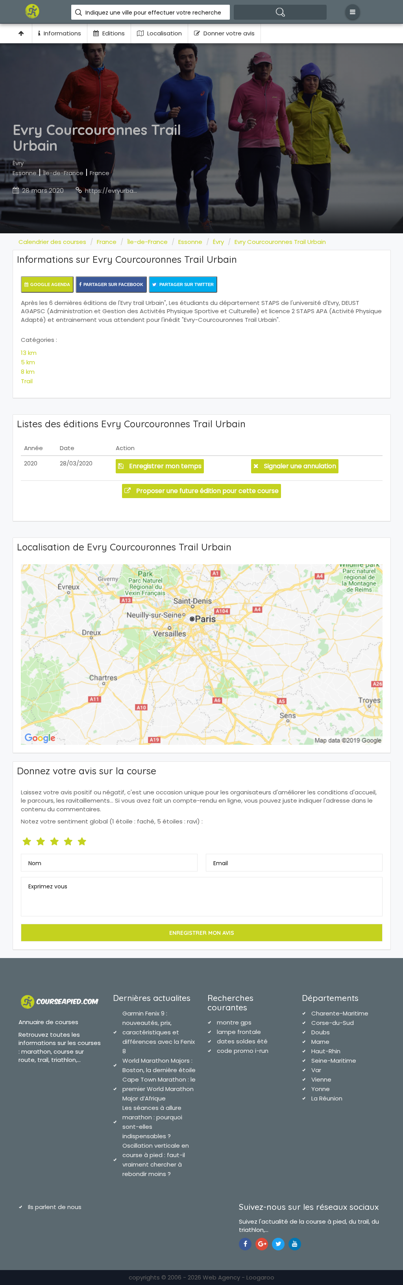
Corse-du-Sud (332, 1023)
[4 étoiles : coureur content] (69, 840)
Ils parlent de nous (54, 1207)
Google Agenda (50, 284)
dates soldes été (242, 1041)
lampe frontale (239, 1032)
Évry (18, 163)
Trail (27, 381)
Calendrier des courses (52, 242)
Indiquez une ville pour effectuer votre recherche (153, 13)
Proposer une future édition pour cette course (207, 490)
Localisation (164, 33)
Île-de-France (63, 173)
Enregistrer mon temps (165, 466)
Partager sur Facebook (113, 284)
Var (316, 1070)
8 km (28, 371)
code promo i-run (242, 1051)
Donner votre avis (228, 33)
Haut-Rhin (325, 1051)
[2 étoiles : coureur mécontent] (41, 840)
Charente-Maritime (339, 1013)
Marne (320, 1042)
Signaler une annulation (299, 466)
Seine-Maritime (333, 1060)
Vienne (321, 1079)
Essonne (25, 173)
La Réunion (326, 1098)
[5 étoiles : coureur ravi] (83, 840)
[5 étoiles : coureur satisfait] (55, 840)
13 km (29, 353)
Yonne (320, 1089)
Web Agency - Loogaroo (238, 1277)
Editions (113, 33)
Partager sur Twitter (186, 284)
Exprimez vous (47, 886)
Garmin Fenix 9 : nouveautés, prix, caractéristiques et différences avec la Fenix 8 (158, 1032)
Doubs (320, 1032)
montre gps (234, 1022)
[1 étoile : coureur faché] (28, 840)
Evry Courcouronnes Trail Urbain (280, 242)
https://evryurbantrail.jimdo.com (132, 190)
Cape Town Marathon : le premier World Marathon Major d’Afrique (159, 1088)
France (99, 173)
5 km (28, 362)
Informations (61, 33)
